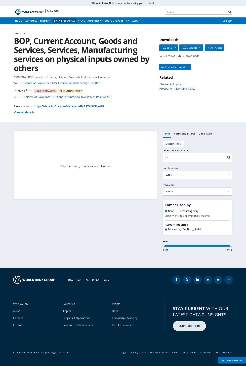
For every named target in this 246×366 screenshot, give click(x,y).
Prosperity (166, 88)
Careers (18, 318)
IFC (87, 279)
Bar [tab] (193, 133)
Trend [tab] (167, 133)
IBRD (70, 279)
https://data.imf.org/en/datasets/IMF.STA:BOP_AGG (69, 106)
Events (116, 304)
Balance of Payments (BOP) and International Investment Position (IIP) (68, 97)
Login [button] (229, 20)
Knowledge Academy (125, 318)
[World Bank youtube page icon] (218, 280)
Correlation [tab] (181, 133)
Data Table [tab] (206, 133)
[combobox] (197, 157)
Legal (123, 352)
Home (18, 20)
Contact (18, 325)
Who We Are (21, 304)
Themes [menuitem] (44, 20)
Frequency (169, 185)
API (128, 20)
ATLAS (81, 20)
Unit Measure (170, 168)
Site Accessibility (159, 352)
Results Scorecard (123, 325)
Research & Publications (78, 325)
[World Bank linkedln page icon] (197, 280)
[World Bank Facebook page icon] (176, 280)
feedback (149, 3)
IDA (79, 279)
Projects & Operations (76, 318)
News (16, 311)
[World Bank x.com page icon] (187, 280)
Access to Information (184, 352)
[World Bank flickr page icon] (228, 280)
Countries (69, 304)
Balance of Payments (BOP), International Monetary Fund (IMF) (62, 83)
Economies (30, 20)
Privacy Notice (138, 352)
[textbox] (167, 157)
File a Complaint (224, 352)
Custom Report (114, 20)
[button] (175, 67)
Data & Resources (64, 20)
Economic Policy (185, 88)
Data (115, 311)
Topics (67, 311)
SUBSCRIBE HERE (189, 326)
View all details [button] (24, 112)
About (136, 20)
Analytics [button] (94, 20)
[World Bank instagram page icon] (208, 280)
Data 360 (53, 11)
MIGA (95, 279)
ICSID (106, 279)
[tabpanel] (197, 195)
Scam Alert (205, 352)
